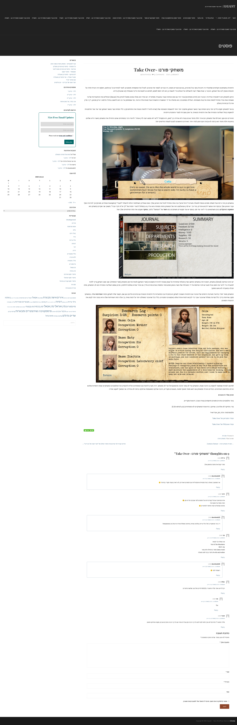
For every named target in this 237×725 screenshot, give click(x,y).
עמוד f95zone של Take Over (223, 424)
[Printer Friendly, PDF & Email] (89, 430)
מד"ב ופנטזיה (72, 261)
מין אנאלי (73, 267)
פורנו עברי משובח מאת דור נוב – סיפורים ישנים (127, 18)
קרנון (9, 311)
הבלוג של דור (210, 18)
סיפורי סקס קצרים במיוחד (67, 281)
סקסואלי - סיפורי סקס (69, 72)
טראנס (35, 302)
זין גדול (39, 302)
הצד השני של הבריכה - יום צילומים (65, 82)
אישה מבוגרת (50, 297)
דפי (75, 247)
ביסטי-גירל (16, 298)
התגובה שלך (224, 642)
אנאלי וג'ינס (28, 298)
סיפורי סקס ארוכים (189, 18)
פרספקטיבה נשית (42, 311)
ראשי (234, 18)
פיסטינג (54, 311)
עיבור (63, 311)
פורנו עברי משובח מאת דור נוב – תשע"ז (71, 18)
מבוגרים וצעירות (22, 302)
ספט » (70, 202)
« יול (74, 202)
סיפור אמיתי (9, 307)
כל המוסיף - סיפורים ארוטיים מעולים (64, 66)
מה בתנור (200, 18)
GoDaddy (232, 721)
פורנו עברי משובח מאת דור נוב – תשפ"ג (196, 29)
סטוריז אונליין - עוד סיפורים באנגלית (65, 77)
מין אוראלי (60, 306)
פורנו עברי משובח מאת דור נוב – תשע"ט (17, 18)
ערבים (58, 311)
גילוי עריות (72, 240)
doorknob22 (146, 74)
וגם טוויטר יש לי (71, 80)
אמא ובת (40, 298)
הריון (74, 250)
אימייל (226, 682)
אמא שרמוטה (71, 226)
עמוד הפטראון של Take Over (223, 418)
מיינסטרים (72, 264)
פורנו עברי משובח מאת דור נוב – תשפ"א (223, 29)
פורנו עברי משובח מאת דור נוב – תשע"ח (44, 18)
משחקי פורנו (221, 438)
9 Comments (159, 74)
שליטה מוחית (58, 316)
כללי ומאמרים (71, 254)
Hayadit (229, 6)
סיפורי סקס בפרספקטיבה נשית (171, 18)
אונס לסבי (69, 298)
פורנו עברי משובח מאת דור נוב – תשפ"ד (168, 29)
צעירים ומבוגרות (71, 288)
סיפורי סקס (68, 311)
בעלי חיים (73, 233)
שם (227, 672)
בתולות (8, 298)
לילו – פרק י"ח (71, 98)
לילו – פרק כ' (72, 91)
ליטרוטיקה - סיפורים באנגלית (67, 74)
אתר (227, 692)
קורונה (13, 311)
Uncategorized (71, 220)
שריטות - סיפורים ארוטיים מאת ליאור (64, 69)
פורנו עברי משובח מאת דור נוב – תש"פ (98, 18)
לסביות (31, 302)
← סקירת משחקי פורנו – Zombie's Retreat (220, 444)
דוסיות (74, 243)
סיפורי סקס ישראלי (70, 278)
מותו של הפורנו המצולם (62, 154)
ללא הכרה (73, 257)
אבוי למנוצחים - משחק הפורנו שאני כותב (63, 64)
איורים (74, 223)
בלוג (74, 230)
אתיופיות (21, 298)
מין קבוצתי (29, 306)
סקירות (224, 436)
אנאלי (34, 297)
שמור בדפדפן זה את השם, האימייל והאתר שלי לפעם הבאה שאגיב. (205, 701)
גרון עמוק (64, 302)
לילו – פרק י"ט (71, 95)
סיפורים (73, 311)
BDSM (74, 298)
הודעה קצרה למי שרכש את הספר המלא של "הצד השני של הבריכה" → (104, 444)
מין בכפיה (73, 271)
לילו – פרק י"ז (72, 105)
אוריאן (65, 298)
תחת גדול (49, 316)
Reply (223, 469)
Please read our (60, 136)
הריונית (49, 302)
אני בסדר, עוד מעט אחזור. (68, 101)
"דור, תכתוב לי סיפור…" (223, 18)
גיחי (74, 237)
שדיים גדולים (69, 315)
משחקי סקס (22, 307)
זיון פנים (44, 302)
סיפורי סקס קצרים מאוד (151, 18)
